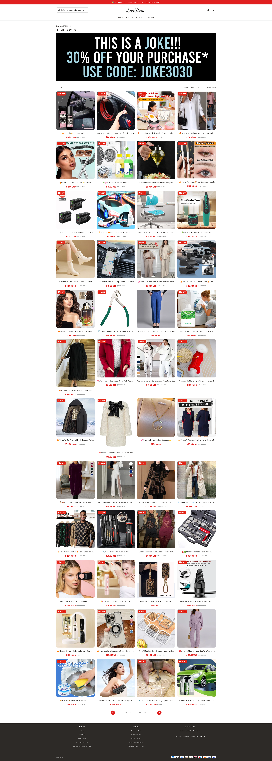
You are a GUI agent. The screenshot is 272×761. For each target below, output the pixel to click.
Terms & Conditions (136, 742)
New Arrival (150, 17)
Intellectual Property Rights (82, 746)
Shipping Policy (136, 738)
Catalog (129, 17)
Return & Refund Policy (136, 746)
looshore (62, 758)
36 (131, 712)
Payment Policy (136, 735)
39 (145, 712)
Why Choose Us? (82, 742)
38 (140, 712)
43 (153, 712)
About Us (82, 735)
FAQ (82, 731)
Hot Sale (139, 17)
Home (120, 17)
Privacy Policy (136, 731)
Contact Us (82, 738)
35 (126, 712)
